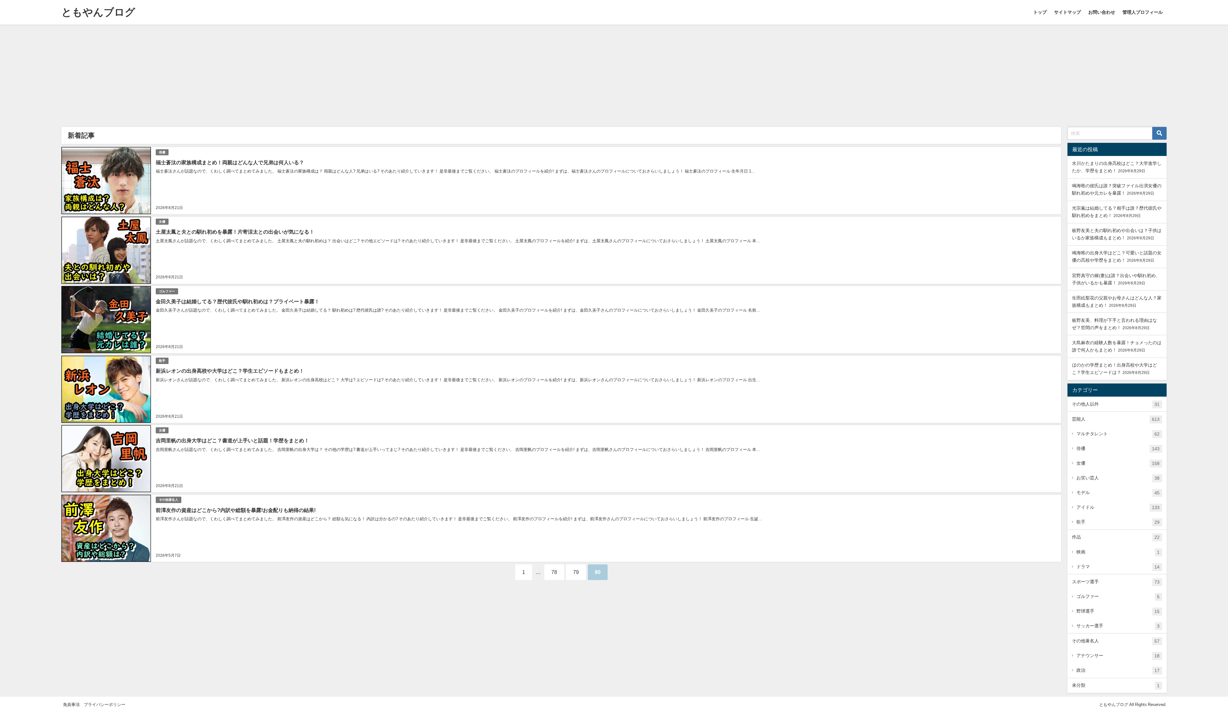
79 (576, 572)
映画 (1118, 552)
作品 (1116, 537)
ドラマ (1118, 566)
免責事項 (71, 704)
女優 (162, 221)
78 (554, 572)
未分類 (1116, 685)
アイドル (1118, 507)
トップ (1040, 12)
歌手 (162, 360)
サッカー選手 (1118, 626)
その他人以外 (1116, 404)
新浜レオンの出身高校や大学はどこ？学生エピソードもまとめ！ (230, 370)
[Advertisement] (614, 72)
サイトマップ (1067, 12)
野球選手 (1118, 611)
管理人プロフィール (1142, 12)
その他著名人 (168, 499)
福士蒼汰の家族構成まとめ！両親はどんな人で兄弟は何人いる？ (230, 162)
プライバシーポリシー (104, 704)
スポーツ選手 (1116, 581)
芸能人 (1116, 419)
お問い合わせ (1101, 12)
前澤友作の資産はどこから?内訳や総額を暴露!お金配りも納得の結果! (236, 510)
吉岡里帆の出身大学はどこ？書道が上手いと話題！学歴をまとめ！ (232, 440)
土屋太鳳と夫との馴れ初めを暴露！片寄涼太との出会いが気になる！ (235, 231)
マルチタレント (1118, 433)
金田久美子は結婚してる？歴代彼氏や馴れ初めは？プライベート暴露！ (237, 301)
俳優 (162, 152)
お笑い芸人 (1118, 478)
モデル (1118, 492)
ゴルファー (167, 291)
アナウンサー (1118, 655)
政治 (1118, 670)
